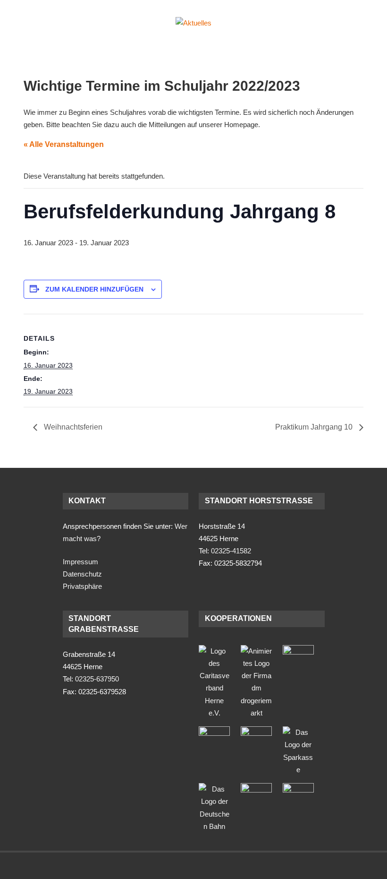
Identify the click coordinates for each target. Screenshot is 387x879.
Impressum (80, 562)
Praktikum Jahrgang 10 (314, 427)
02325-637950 (97, 679)
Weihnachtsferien (72, 427)
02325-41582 (231, 551)
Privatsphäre (82, 586)
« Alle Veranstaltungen (64, 144)
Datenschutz (82, 574)
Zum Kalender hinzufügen (94, 289)
